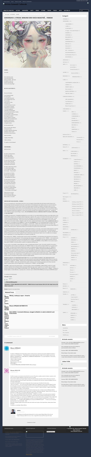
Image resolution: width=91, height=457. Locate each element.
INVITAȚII (76, 172)
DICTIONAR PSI (74, 193)
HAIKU (72, 242)
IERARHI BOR (74, 120)
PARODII (73, 250)
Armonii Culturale (7, 1)
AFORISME (65, 19)
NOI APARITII (65, 232)
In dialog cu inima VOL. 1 (77, 208)
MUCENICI (74, 124)
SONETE (73, 257)
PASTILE (72, 317)
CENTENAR (67, 35)
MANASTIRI (65, 226)
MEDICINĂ (72, 289)
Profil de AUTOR (74, 73)
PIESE (72, 301)
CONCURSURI (66, 108)
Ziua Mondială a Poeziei (70, 54)
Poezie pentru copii (75, 253)
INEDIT (75, 170)
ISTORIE (43, 10)
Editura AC (67, 10)
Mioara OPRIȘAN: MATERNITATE (18, 306)
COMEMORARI (75, 116)
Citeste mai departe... (29, 454)
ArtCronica (65, 62)
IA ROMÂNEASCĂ (69, 41)
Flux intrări (65, 330)
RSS (82, 0)
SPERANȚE (76, 187)
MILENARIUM (77, 177)
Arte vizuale (72, 65)
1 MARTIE (74, 305)
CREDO (37, 10)
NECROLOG (76, 179)
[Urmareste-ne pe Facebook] (5, 280)
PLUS (84, 0)
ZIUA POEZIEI (68, 56)
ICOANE (73, 118)
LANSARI (65, 222)
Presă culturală (68, 89)
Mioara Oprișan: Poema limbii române (68, 353)
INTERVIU (65, 201)
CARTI (31, 10)
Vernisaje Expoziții (74, 69)
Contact (12, 1)
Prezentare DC (79, 139)
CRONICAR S (68, 103)
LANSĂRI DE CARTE (78, 174)
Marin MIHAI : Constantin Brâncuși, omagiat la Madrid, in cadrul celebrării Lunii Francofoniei (32, 312)
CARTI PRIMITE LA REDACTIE (71, 82)
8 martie (9, 289)
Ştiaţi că (64, 288)
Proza (55, 10)
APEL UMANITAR (69, 99)
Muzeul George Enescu (69, 105)
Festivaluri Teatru (74, 299)
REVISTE (65, 286)
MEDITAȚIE (73, 155)
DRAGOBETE (68, 37)
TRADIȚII (65, 304)
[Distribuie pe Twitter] (7, 280)
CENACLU (76, 161)
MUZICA (64, 229)
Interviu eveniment (75, 210)
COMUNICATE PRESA (67, 96)
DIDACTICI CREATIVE (9, 10)
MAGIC (64, 224)
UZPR (75, 190)
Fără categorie (65, 196)
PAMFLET (73, 248)
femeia (18, 289)
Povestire (72, 272)
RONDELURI (73, 255)
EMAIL (87, 0)
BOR (73, 111)
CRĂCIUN (74, 307)
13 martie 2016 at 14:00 (13, 349)
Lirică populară (74, 244)
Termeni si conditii (18, 1)
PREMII (75, 183)
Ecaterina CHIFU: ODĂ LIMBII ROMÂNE (70, 350)
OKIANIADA (76, 181)
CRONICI (67, 84)
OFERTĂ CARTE (68, 86)
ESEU (64, 150)
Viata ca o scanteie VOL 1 (77, 212)
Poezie (49, 10)
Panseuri (71, 270)
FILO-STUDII (73, 153)
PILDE (73, 127)
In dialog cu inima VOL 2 (77, 201)
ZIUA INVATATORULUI (70, 52)
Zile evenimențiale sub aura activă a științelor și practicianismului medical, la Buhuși (13, 437)
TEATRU (64, 294)
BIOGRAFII (65, 76)
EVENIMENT (65, 158)
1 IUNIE (66, 26)
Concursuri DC (79, 137)
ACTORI (72, 294)
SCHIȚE (71, 278)
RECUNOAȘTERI (77, 185)
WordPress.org (65, 334)
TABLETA (65, 292)
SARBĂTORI (74, 129)
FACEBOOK (78, 0)
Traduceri (73, 131)
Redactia (64, 283)
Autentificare (65, 328)
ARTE (60, 10)
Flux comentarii (66, 332)
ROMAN (71, 276)
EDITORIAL (65, 144)
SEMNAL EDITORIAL (69, 91)
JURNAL (64, 220)
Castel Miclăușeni (68, 101)
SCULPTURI (72, 67)
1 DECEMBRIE (68, 24)
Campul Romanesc (77, 159)
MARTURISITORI (75, 122)
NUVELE (72, 267)
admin (6, 19)
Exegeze (64, 193)
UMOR (64, 312)
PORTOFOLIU (65, 262)
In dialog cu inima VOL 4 (77, 206)
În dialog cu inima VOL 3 (77, 204)
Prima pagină (7, 14)
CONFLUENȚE (74, 151)
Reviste (78, 141)
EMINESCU (67, 39)
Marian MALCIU (15, 370)
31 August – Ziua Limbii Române (71, 30)
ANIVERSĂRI (25, 10)
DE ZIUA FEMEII (52, 336)
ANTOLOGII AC (75, 147)
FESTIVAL (76, 163)
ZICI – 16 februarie (69, 50)
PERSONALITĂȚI (75, 76)
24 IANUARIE (68, 28)
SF (70, 280)
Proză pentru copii (73, 274)
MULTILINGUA (74, 246)
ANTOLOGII (65, 59)
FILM (64, 199)
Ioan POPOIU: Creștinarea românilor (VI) (14, 336)
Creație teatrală (74, 297)
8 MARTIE (17, 14)
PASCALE (67, 43)
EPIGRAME (73, 239)
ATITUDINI (72, 265)
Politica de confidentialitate (27, 1)
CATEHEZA (74, 114)
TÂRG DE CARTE (68, 93)
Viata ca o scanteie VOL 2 (77, 215)
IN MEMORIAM (77, 168)
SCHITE (72, 319)
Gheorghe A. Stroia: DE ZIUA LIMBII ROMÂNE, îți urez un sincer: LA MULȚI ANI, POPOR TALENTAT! (14, 433)
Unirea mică (67, 45)
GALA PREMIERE (77, 166)
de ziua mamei (14, 289)
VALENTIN (67, 48)
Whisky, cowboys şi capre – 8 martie (19, 295)
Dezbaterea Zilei (66, 134)
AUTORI (18, 10)
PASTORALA (65, 234)
